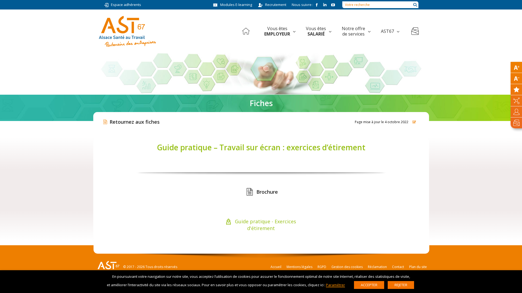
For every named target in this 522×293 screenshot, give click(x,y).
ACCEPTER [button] (369, 284)
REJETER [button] (400, 284)
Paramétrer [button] (335, 284)
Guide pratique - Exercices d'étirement (265, 224)
